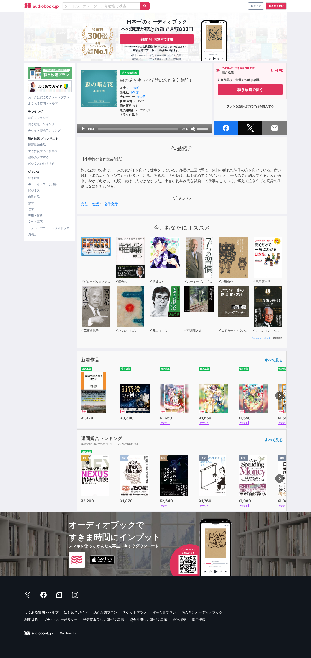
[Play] (83, 128)
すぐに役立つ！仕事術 (43, 151)
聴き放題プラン (105, 612)
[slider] (203, 128)
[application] (144, 128)
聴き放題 (34, 178)
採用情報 (198, 619)
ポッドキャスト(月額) (42, 184)
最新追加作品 (37, 144)
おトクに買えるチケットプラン (48, 97)
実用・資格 (35, 215)
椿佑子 (140, 96)
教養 (31, 203)
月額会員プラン (164, 612)
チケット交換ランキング (44, 130)
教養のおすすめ (38, 157)
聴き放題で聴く (250, 89)
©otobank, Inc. (68, 633)
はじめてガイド (76, 612)
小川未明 (133, 88)
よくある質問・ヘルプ (43, 103)
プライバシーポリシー (60, 619)
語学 (31, 209)
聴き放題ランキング (41, 124)
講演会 (32, 234)
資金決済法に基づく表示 (148, 619)
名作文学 (111, 204)
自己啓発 (34, 196)
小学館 (134, 92)
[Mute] (193, 128)
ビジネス (34, 190)
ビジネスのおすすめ (41, 163)
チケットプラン (135, 612)
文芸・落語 (35, 221)
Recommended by (262, 338)
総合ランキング (38, 118)
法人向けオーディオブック (201, 612)
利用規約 (31, 619)
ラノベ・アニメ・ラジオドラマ (48, 228)
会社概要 (179, 619)
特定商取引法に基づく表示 (103, 619)
